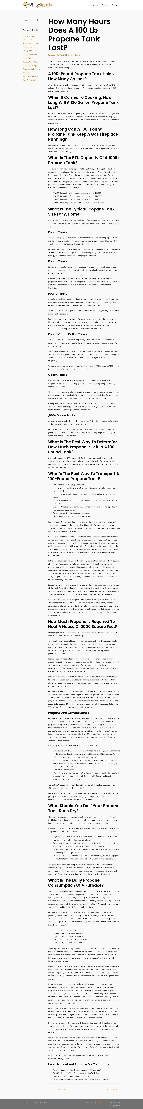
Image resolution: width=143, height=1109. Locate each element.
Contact (115, 5)
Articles (105, 5)
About (95, 5)
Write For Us (103, 1102)
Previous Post (58, 1089)
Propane (51, 55)
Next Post (111, 1089)
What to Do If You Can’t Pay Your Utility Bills (30, 47)
